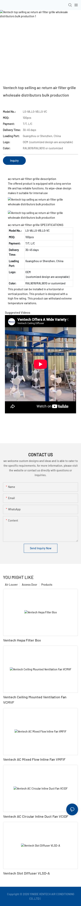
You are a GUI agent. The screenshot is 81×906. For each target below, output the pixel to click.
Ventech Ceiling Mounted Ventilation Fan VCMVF (34, 699)
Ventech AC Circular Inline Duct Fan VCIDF (35, 816)
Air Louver (11, 584)
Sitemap (46, 898)
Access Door (29, 584)
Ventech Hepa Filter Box (22, 640)
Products (46, 584)
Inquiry (14, 160)
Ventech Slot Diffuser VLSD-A (26, 873)
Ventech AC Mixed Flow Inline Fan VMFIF (34, 759)
